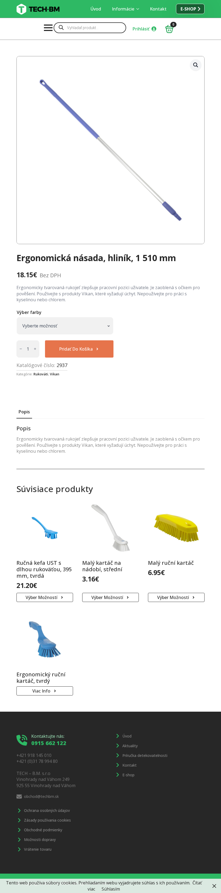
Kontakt (158, 9)
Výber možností (41, 597)
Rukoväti (40, 374)
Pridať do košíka (76, 349)
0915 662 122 (48, 743)
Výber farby (29, 312)
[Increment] (35, 348)
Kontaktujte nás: (47, 736)
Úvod (96, 9)
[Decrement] (21, 348)
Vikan (54, 374)
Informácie (123, 9)
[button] (195, 65)
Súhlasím (111, 889)
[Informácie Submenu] (139, 8)
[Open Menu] (48, 27)
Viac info (41, 691)
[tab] (24, 411)
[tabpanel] (110, 439)
